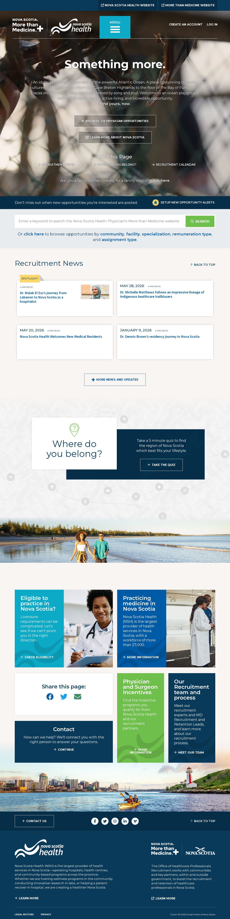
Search (202, 221)
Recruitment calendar (176, 164)
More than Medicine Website (189, 5)
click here (34, 234)
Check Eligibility (39, 657)
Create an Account (186, 24)
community (112, 234)
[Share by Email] (77, 696)
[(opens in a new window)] (50, 696)
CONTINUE (66, 749)
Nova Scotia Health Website (129, 5)
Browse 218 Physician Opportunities (117, 121)
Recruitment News (58, 164)
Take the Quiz (163, 465)
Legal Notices (24, 914)
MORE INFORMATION (143, 657)
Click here (160, 180)
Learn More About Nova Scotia (117, 137)
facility (133, 234)
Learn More (29, 898)
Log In (212, 24)
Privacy (46, 914)
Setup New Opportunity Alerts (188, 202)
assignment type (119, 239)
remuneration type (191, 234)
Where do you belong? (116, 164)
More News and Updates (117, 379)
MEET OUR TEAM (191, 752)
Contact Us (36, 821)
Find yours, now (115, 104)
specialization (156, 234)
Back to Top (204, 264)
